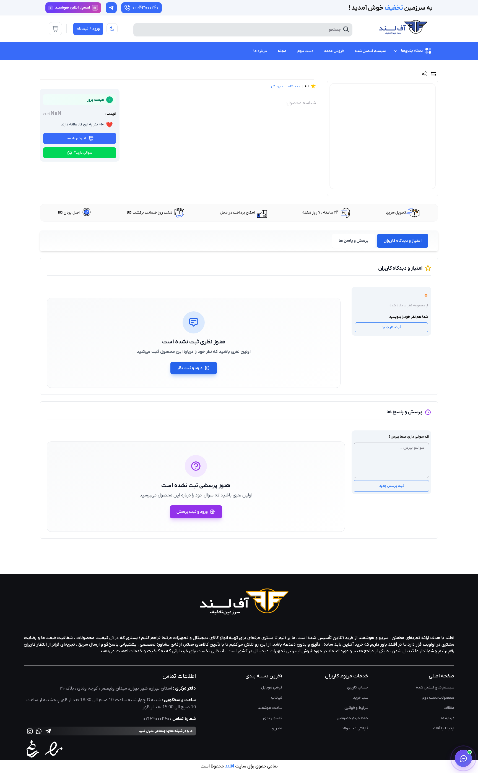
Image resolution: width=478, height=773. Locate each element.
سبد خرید (360, 697)
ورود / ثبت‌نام (88, 28)
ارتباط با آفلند (443, 728)
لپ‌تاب (276, 697)
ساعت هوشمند (270, 708)
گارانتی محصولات (354, 728)
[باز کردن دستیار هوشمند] (463, 758)
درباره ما (447, 718)
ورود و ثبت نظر (189, 368)
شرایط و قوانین (356, 708)
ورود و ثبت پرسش (192, 511)
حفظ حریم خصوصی (352, 718)
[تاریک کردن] (112, 28)
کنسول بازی (272, 718)
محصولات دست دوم (438, 697)
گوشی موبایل (271, 687)
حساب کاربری (357, 687)
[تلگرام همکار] (111, 7)
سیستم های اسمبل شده (435, 687)
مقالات (449, 708)
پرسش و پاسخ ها (353, 240)
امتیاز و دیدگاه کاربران (403, 240)
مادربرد (276, 728)
